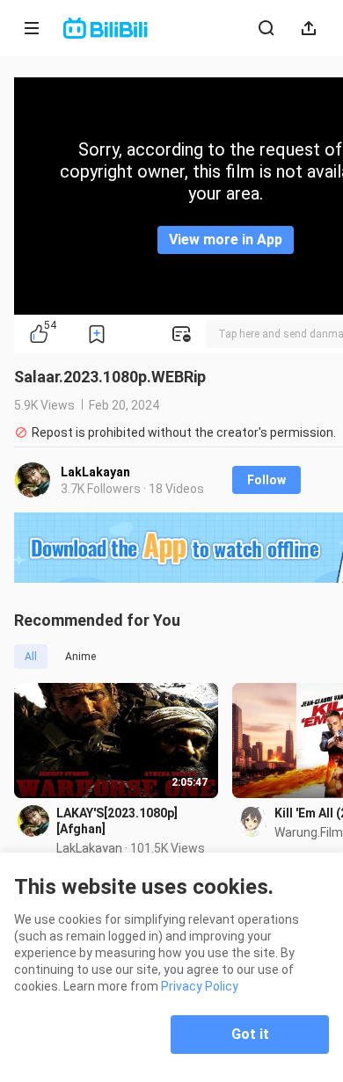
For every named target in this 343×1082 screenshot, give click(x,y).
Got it (250, 1034)
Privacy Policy (199, 986)
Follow (266, 480)
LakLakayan (95, 472)
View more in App (225, 239)
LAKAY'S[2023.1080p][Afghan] (117, 821)
